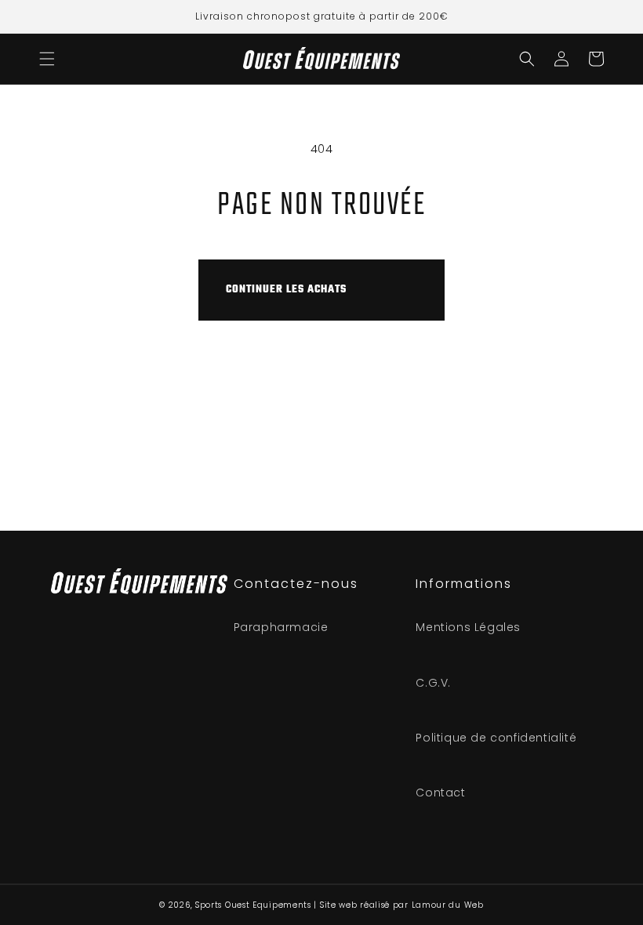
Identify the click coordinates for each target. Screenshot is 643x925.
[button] (47, 59)
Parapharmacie (281, 627)
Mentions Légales (468, 627)
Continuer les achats (286, 289)
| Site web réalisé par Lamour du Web (398, 905)
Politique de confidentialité (496, 737)
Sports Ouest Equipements (253, 905)
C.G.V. (433, 683)
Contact (440, 792)
